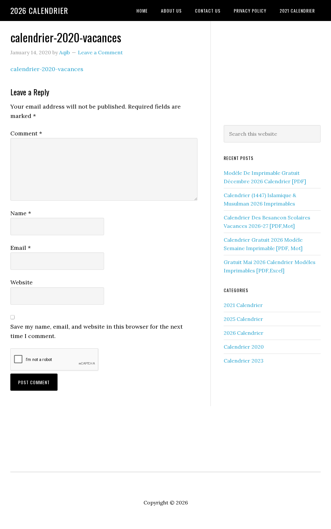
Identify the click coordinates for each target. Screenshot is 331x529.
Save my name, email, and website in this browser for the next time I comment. (96, 331)
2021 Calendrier (243, 305)
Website (21, 282)
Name (20, 213)
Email (20, 247)
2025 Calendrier (243, 319)
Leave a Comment (100, 52)
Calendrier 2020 (244, 347)
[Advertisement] (272, 71)
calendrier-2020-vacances (46, 69)
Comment (26, 133)
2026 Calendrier (39, 10)
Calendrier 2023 (243, 360)
